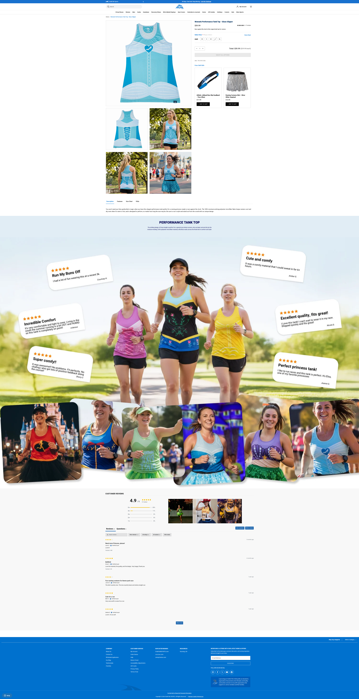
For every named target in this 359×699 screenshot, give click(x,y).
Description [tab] (110, 201)
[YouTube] (227, 672)
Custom (227, 12)
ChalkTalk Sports (113, 1)
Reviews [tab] (110, 529)
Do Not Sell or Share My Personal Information (179, 693)
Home (107, 17)
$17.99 (199, 100)
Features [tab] (119, 201)
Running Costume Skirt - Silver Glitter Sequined (235, 96)
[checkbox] (167, 534)
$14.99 (228, 100)
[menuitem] (241, 6)
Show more (179, 623)
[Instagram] (213, 672)
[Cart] (251, 7)
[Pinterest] (232, 672)
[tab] (121, 529)
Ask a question (240, 528)
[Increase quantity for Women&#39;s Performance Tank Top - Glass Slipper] (203, 48)
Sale (232, 12)
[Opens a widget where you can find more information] (7, 695)
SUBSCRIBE (230, 663)
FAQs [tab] (137, 201)
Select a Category (349, 639)
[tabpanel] (179, 579)
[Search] (108, 7)
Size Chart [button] (247, 35)
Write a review (249, 528)
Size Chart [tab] (129, 201)
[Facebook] (217, 672)
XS (202, 39)
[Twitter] (222, 672)
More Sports (240, 12)
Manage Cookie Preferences (195, 696)
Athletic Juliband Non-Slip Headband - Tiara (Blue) (208, 96)
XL (219, 39)
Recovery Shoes (156, 12)
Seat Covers (181, 12)
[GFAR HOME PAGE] (179, 6)
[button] (119, 12)
